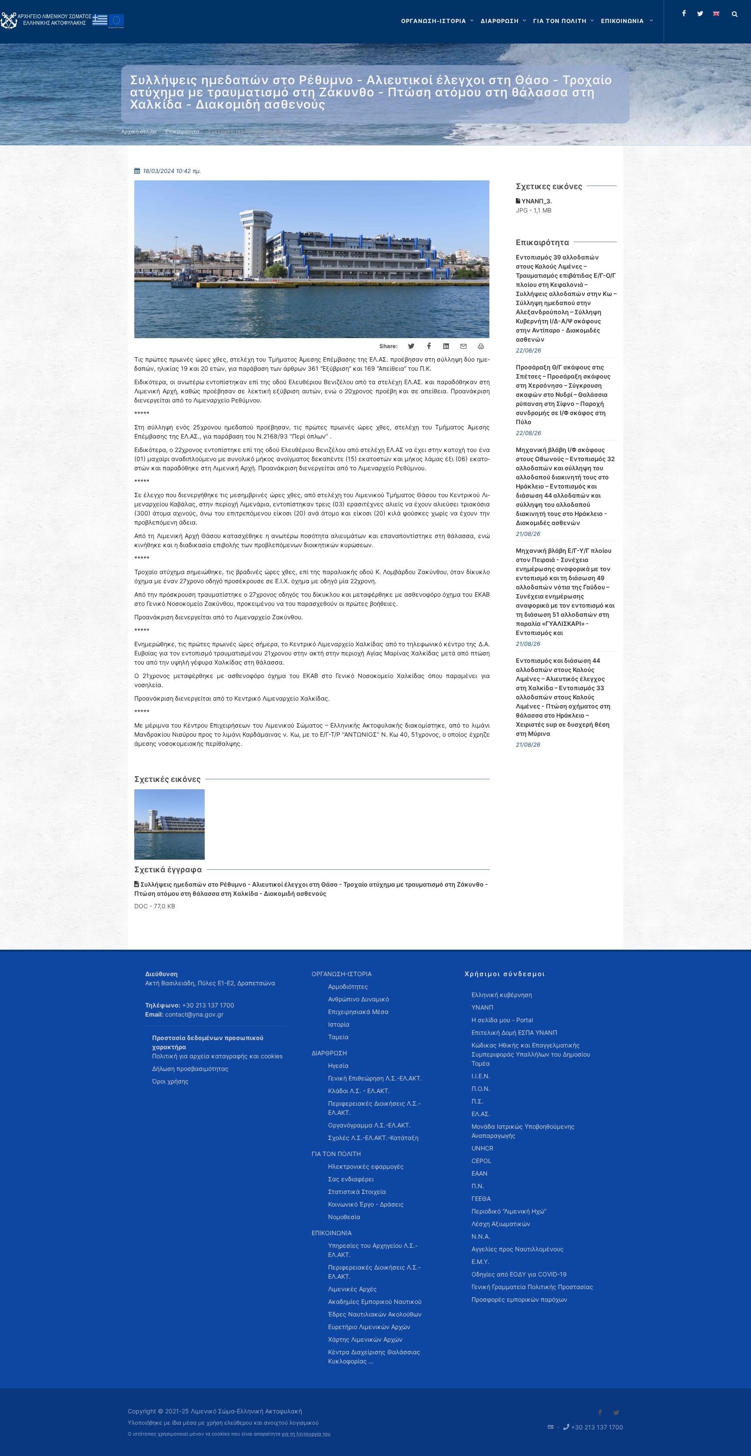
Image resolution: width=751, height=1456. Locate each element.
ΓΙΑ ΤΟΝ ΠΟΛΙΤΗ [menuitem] (336, 1153)
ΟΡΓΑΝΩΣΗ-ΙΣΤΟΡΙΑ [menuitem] (342, 973)
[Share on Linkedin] (446, 346)
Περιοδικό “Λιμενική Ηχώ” (509, 1211)
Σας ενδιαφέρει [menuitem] (351, 1179)
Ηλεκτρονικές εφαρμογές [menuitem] (366, 1166)
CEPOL (482, 1160)
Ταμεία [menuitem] (338, 1036)
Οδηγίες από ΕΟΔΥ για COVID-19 (519, 1274)
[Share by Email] (463, 346)
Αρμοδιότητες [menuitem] (348, 986)
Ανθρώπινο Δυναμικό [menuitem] (358, 999)
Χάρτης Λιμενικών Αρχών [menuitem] (365, 1339)
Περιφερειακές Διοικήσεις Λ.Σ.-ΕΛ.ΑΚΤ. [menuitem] (374, 1108)
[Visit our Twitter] (616, 1412)
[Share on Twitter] (411, 346)
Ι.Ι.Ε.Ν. (481, 1076)
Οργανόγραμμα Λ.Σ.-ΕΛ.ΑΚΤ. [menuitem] (369, 1125)
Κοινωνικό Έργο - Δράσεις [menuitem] (366, 1204)
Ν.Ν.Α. (481, 1236)
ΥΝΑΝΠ (482, 1007)
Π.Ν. (478, 1186)
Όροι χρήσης (170, 1081)
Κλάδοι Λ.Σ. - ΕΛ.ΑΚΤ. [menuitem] (359, 1090)
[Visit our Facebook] (600, 1412)
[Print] (481, 346)
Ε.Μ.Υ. (480, 1261)
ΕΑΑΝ (480, 1173)
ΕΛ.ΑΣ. (481, 1113)
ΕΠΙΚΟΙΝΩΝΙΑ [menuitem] (332, 1233)
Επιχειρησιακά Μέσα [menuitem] (358, 1011)
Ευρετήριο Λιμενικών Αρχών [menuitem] (369, 1326)
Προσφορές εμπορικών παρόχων (519, 1299)
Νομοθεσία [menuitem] (344, 1216)
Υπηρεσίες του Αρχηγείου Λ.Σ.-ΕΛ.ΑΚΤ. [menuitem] (373, 1250)
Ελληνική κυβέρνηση (502, 994)
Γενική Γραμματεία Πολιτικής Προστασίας (532, 1286)
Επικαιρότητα (182, 131)
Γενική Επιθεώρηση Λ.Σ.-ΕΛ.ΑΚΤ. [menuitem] (375, 1078)
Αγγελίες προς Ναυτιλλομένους (518, 1249)
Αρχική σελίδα (139, 131)
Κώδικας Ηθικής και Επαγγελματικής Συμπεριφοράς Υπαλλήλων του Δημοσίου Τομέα (531, 1054)
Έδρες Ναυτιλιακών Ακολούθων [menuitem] (375, 1314)
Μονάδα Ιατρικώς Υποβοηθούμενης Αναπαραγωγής (523, 1131)
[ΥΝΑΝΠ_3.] (169, 824)
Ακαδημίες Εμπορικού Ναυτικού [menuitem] (375, 1301)
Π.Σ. (477, 1101)
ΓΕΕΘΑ (481, 1198)
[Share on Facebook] (429, 346)
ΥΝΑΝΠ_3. (536, 201)
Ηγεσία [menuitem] (338, 1065)
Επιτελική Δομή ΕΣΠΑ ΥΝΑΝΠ (514, 1032)
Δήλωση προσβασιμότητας (190, 1068)
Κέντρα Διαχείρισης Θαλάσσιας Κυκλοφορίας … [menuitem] (374, 1356)
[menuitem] (628, 21)
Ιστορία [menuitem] (338, 1024)
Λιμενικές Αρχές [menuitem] (352, 1289)
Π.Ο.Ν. (481, 1088)
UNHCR (482, 1148)
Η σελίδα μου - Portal (502, 1020)
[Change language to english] (716, 13)
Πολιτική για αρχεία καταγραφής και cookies (217, 1056)
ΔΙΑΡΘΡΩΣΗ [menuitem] (329, 1053)
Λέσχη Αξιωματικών (501, 1223)
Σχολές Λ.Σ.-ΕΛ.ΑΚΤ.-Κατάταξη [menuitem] (373, 1137)
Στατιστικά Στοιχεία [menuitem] (357, 1191)
